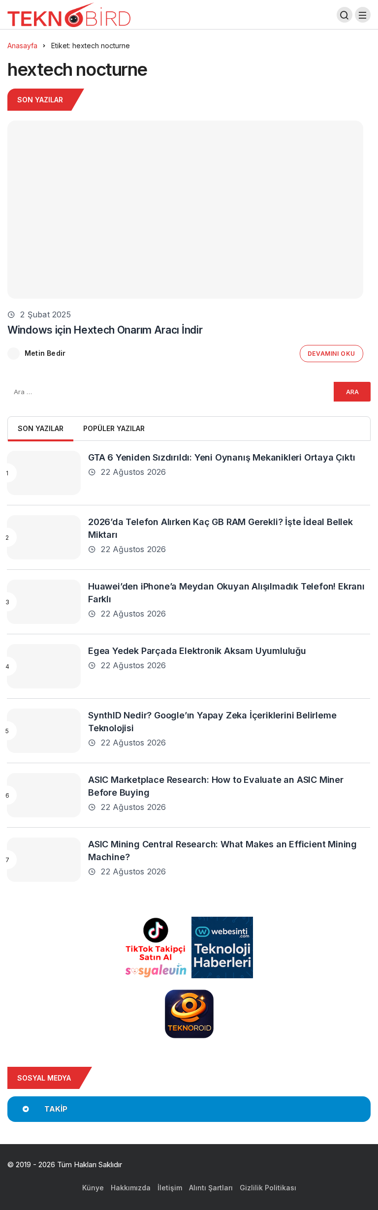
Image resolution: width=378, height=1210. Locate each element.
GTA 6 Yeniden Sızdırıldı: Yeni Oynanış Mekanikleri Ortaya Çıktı (221, 457)
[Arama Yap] (344, 15)
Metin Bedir (45, 353)
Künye (93, 1187)
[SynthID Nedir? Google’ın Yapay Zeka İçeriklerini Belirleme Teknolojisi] (44, 731)
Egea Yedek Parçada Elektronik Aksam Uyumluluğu (197, 650)
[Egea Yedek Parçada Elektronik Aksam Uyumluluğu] (44, 666)
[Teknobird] (68, 14)
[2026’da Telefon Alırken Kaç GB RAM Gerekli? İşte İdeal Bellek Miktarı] (44, 537)
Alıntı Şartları (211, 1187)
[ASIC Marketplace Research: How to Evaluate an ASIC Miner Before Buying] (44, 795)
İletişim (170, 1187)
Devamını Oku (331, 353)
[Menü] (363, 15)
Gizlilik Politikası (268, 1187)
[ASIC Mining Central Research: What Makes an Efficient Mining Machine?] (44, 860)
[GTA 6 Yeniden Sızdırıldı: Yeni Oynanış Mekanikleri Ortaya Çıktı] (44, 473)
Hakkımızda (131, 1187)
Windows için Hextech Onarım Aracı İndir (104, 330)
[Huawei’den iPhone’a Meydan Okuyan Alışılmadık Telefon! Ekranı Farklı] (44, 602)
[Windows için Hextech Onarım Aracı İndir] (185, 210)
